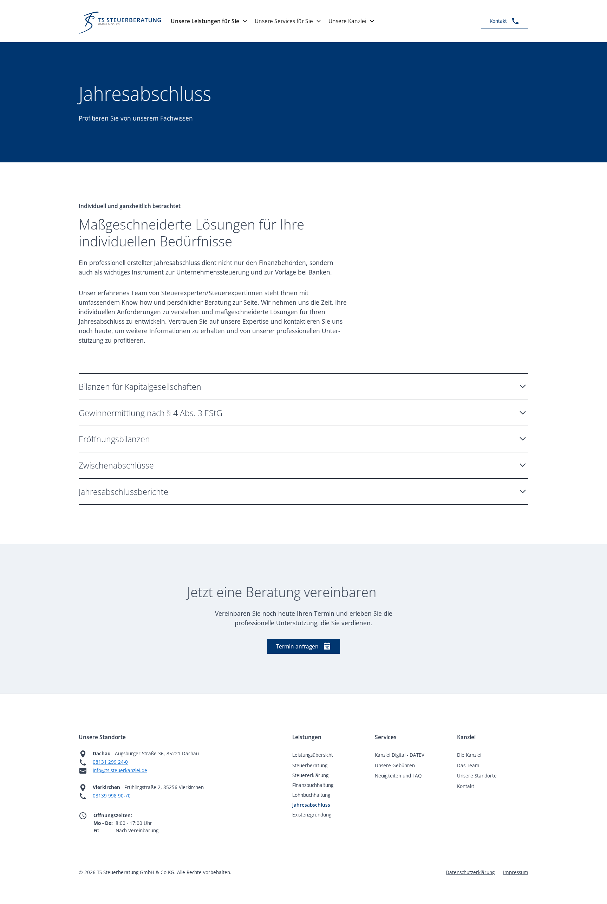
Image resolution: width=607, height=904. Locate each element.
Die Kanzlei (469, 754)
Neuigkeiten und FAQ (398, 775)
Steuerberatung (309, 765)
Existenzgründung (311, 814)
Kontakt (465, 786)
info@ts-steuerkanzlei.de (120, 770)
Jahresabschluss (311, 804)
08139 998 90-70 (112, 795)
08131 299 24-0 (110, 761)
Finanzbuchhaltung (312, 785)
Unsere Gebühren (395, 765)
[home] (120, 21)
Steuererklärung (310, 775)
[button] (211, 21)
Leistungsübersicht (312, 754)
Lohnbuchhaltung (311, 795)
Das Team (468, 765)
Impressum (515, 872)
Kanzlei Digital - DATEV (399, 754)
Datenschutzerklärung (470, 872)
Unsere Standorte (477, 775)
